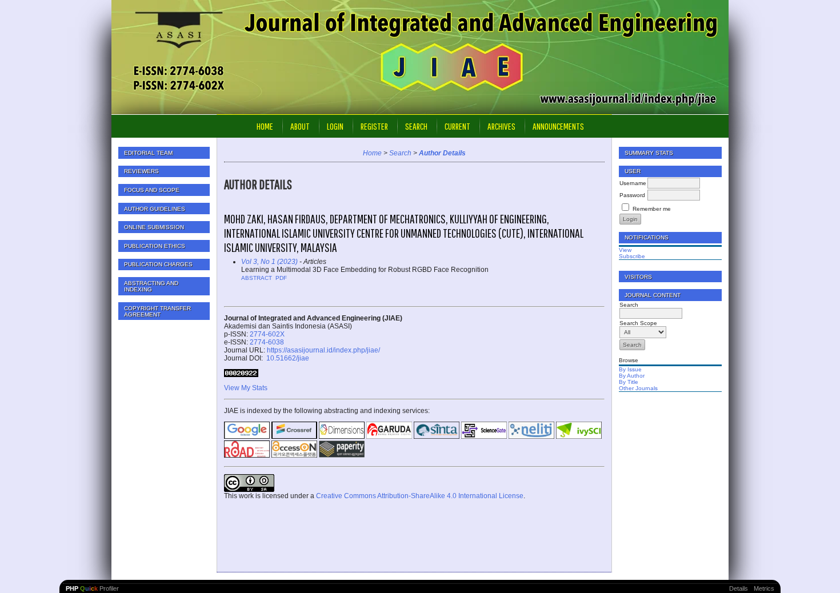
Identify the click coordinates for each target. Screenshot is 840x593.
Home (265, 126)
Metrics (764, 588)
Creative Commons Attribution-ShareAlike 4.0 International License (419, 496)
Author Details (442, 153)
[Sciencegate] (484, 436)
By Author (632, 375)
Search (416, 126)
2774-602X (267, 334)
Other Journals (638, 388)
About (300, 126)
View (625, 250)
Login (335, 126)
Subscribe (632, 256)
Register (374, 126)
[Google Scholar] (247, 436)
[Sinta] (436, 436)
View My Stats (245, 388)
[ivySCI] (579, 436)
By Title (628, 382)
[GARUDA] (389, 436)
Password (632, 195)
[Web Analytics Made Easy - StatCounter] (241, 375)
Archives (501, 126)
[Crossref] (294, 436)
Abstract (256, 278)
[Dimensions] (342, 436)
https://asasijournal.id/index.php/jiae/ (323, 350)
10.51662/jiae (287, 358)
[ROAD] (247, 455)
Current (457, 126)
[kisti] (294, 455)
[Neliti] (531, 436)
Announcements (558, 126)
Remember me (652, 209)
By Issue (630, 369)
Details (738, 588)
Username (632, 183)
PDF (281, 278)
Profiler (92, 588)
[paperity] (342, 455)
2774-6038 (267, 342)
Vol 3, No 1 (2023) (269, 262)
